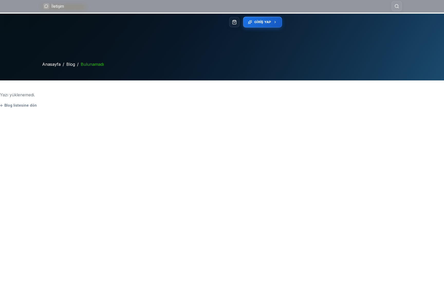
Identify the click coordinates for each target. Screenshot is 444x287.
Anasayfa (51, 64)
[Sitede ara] (397, 6)
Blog (70, 64)
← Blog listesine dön (18, 105)
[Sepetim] (234, 22)
